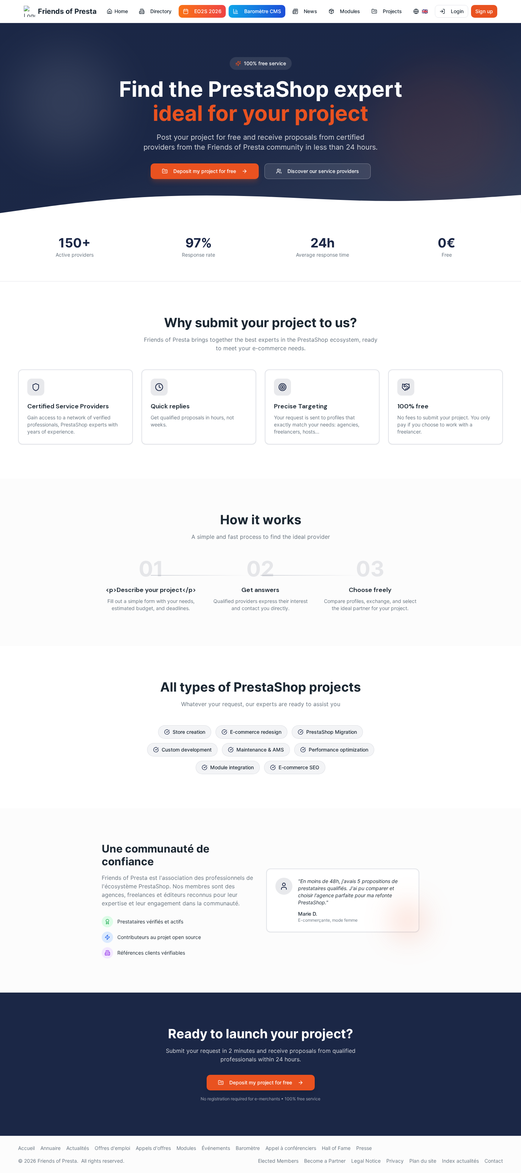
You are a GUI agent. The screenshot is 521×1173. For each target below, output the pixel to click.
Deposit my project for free (204, 171)
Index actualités (460, 1161)
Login (457, 11)
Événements (216, 1148)
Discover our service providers (323, 171)
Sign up (484, 11)
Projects (392, 11)
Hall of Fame (336, 1148)
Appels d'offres (153, 1148)
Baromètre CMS (262, 11)
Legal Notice (366, 1161)
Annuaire (50, 1148)
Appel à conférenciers (290, 1148)
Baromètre (248, 1148)
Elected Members (278, 1161)
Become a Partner (325, 1161)
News (310, 11)
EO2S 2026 (208, 11)
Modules (350, 11)
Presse (364, 1148)
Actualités (77, 1148)
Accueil (26, 1148)
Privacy (395, 1161)
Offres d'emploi (112, 1148)
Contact (493, 1161)
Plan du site (422, 1161)
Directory (161, 11)
